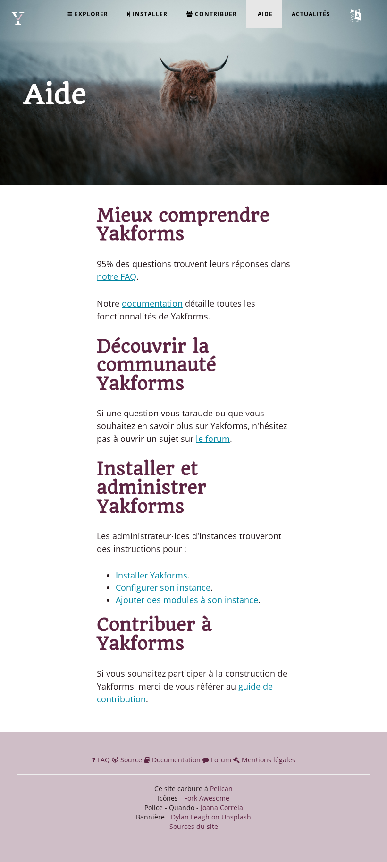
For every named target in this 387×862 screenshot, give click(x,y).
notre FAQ (116, 276)
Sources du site (193, 826)
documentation (152, 303)
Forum (221, 759)
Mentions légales (267, 759)
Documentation (176, 759)
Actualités (311, 14)
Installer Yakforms (151, 575)
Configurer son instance (163, 587)
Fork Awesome (206, 797)
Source (131, 759)
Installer (149, 14)
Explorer (90, 14)
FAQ (103, 759)
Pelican (221, 788)
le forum (213, 438)
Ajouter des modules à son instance (187, 599)
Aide (264, 14)
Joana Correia (222, 807)
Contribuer (215, 14)
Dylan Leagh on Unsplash (211, 816)
